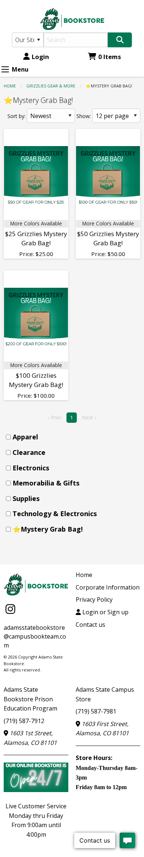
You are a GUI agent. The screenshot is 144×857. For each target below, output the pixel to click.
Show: (83, 116)
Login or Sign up (104, 612)
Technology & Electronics (55, 513)
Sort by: (16, 116)
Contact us (90, 625)
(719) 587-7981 (96, 711)
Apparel (25, 436)
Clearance (29, 452)
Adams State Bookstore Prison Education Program (30, 698)
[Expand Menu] (5, 69)
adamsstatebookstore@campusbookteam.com (35, 636)
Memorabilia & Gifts (46, 482)
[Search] (120, 39)
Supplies (26, 498)
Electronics (31, 467)
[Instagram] (10, 609)
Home (10, 86)
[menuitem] (74, 437)
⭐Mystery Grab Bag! (48, 529)
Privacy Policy (94, 599)
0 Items (109, 56)
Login (40, 56)
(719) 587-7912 (24, 721)
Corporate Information (108, 587)
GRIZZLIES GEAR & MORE (50, 86)
